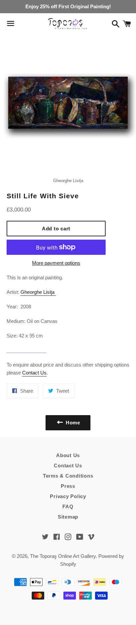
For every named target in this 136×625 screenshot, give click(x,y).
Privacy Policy (68, 496)
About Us (68, 455)
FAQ (67, 506)
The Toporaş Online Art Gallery (63, 556)
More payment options (56, 263)
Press (68, 486)
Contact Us (34, 372)
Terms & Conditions (68, 476)
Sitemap (68, 517)
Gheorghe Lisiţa (38, 292)
